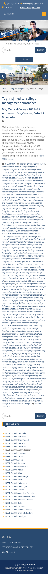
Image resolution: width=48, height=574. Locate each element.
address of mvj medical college (32, 164)
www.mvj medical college (19, 403)
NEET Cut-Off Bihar (13, 473)
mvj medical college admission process (23, 197)
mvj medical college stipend (26, 384)
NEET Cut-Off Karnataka (15, 433)
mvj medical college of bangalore (27, 350)
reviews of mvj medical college (14, 400)
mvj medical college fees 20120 (32, 295)
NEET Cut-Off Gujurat (14, 489)
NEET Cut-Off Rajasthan (15, 443)
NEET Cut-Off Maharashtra (17, 436)
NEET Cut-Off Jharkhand (15, 506)
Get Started (7, 552)
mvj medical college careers (13, 272)
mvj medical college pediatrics (25, 359)
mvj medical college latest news (25, 325)
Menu (26, 59)
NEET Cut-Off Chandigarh (16, 516)
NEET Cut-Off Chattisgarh (16, 486)
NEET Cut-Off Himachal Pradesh (19, 499)
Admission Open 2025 (30, 7)
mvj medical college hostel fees (27, 317)
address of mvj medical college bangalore (19, 166)
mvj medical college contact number (30, 275)
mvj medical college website (26, 389)
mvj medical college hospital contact (17, 314)
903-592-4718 (13, 4)
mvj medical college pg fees (25, 364)
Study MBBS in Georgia (19, 73)
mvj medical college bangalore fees (28, 253)
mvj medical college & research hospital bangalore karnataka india (23, 186)
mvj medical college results (19, 381)
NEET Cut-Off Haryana (15, 463)
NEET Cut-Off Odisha (14, 479)
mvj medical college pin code (27, 370)
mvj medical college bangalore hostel (17, 256)
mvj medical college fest (35, 300)
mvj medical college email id (14, 286)
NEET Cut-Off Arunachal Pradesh (19, 493)
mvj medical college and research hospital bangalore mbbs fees (22, 220)
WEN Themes (27, 570)
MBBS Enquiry (24, 40)
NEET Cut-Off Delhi (13, 503)
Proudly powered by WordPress (18, 568)
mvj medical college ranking (26, 375)
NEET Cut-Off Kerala (14, 456)
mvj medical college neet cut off (24, 345)
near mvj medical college (30, 392)
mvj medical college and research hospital (25, 205)
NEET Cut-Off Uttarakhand (16, 466)
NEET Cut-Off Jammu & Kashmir (19, 513)
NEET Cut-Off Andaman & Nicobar (20, 496)
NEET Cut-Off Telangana (16, 453)
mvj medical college (29, 178)
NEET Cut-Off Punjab (14, 469)
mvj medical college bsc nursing (30, 269)
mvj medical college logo (20, 331)
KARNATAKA (10, 164)
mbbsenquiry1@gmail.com (33, 4)
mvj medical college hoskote (22, 306)
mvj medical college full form (14, 303)
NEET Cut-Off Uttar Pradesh (17, 440)
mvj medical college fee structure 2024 (27, 289)
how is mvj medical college (20, 175)
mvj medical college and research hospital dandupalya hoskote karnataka (23, 231)
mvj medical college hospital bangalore (26, 311)
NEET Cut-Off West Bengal (16, 476)
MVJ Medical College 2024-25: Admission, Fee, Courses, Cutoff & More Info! (23, 113)
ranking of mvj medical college (28, 398)
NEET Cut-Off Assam (14, 460)
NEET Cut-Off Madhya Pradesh (18, 509)
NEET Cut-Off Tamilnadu (16, 446)
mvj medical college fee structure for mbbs (19, 292)
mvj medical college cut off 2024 (18, 281)
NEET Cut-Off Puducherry (16, 483)
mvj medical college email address (30, 283)
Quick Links (8, 14)
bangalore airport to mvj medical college (19, 169)
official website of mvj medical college (17, 395)
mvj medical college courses (13, 278)
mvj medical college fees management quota (20, 297)
